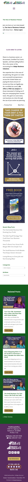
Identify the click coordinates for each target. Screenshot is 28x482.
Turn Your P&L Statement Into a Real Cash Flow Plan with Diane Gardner (12, 313)
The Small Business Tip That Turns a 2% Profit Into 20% (13, 394)
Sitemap (5, 477)
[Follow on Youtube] (10, 452)
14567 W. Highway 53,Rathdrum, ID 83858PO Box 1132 (14, 431)
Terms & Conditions (12, 477)
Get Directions (14, 459)
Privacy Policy (19, 477)
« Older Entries (7, 417)
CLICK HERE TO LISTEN (14, 50)
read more (8, 330)
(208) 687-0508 (17, 436)
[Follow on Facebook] (15, 452)
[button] (14, 8)
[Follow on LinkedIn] (12, 452)
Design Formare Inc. (17, 480)
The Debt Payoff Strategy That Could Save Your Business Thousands (12, 238)
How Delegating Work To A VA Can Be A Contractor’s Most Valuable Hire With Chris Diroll (14, 354)
